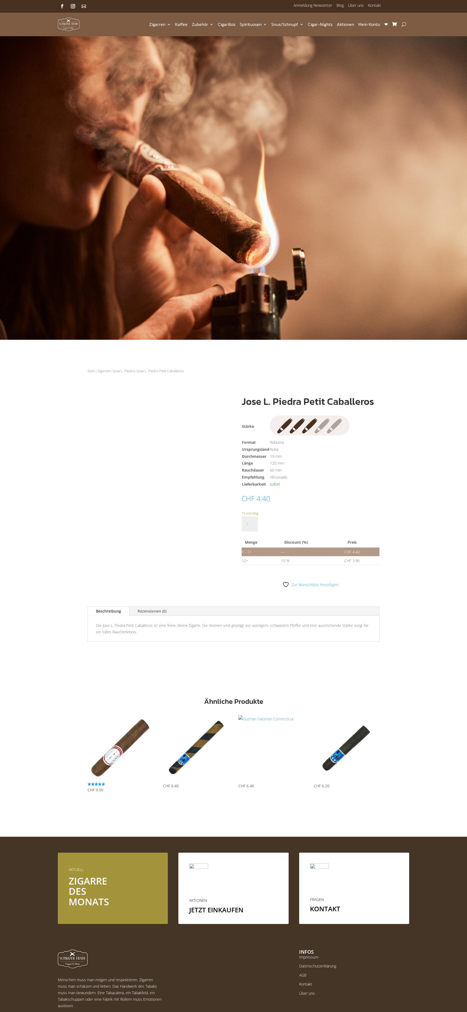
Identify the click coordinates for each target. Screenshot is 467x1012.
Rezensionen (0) (152, 611)
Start (91, 370)
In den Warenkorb (291, 523)
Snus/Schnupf (284, 24)
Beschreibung (108, 611)
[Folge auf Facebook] (62, 6)
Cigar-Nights (320, 24)
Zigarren (157, 24)
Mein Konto (369, 24)
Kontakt (374, 5)
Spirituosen (251, 24)
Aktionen (345, 24)
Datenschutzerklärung (317, 966)
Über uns (356, 5)
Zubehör (200, 24)
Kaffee (181, 24)
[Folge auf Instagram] (73, 6)
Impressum (308, 957)
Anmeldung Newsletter (312, 5)
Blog (340, 5)
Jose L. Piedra (124, 370)
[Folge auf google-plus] (83, 6)
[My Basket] (394, 24)
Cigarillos (226, 24)
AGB (302, 975)
